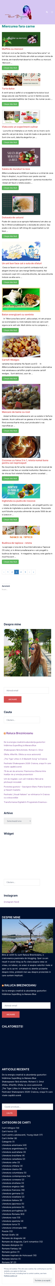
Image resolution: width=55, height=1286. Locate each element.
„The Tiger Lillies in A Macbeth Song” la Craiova (25, 759)
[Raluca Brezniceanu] (22, 12)
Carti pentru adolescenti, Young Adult (20, 1135)
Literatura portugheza (12, 1210)
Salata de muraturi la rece (16, 169)
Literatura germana (11, 1193)
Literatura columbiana (12, 1172)
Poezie (5, 1231)
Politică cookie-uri (10, 1276)
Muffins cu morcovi (12, 49)
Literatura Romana (11, 1214)
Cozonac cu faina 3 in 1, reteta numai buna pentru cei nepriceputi (25, 461)
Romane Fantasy (10, 1248)
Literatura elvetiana (11, 1183)
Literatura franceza (11, 1190)
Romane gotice (9, 1252)
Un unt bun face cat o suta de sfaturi (22, 263)
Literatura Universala (12, 1227)
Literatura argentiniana (13, 1148)
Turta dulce (8, 88)
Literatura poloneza (11, 1207)
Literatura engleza (10, 1186)
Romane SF (7, 1262)
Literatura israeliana (11, 1196)
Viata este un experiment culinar (20, 126)
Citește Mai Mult (10, 68)
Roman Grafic (8, 1234)
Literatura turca (9, 1224)
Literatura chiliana (10, 1166)
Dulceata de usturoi (13, 217)
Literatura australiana (12, 1152)
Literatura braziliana (11, 1155)
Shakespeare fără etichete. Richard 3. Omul (23, 750)
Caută (9, 1113)
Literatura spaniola (11, 1221)
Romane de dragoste (12, 1238)
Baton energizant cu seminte (18, 314)
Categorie (7, 1141)
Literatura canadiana (12, 1159)
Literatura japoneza (11, 1203)
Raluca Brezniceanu (19, 733)
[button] (47, 12)
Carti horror (7, 1131)
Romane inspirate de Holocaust (17, 1255)
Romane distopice (10, 1245)
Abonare (12, 699)
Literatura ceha (9, 1162)
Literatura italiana (10, 1200)
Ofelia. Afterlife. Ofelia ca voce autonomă (22, 754)
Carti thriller (8, 1138)
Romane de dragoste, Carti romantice (20, 1241)
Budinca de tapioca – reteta (17, 543)
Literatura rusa (9, 1217)
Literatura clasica (10, 1169)
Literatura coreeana (11, 1179)
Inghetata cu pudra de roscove (18, 500)
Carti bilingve (8, 1128)
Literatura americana (12, 1145)
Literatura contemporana (14, 1176)
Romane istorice (10, 1259)
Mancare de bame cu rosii (16, 412)
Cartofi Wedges (10, 359)
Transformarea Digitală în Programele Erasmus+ (25, 802)
